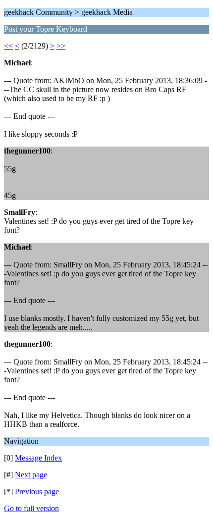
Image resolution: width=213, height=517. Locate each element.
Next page (31, 474)
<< (8, 46)
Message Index (38, 458)
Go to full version (31, 508)
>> (60, 46)
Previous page (37, 491)
